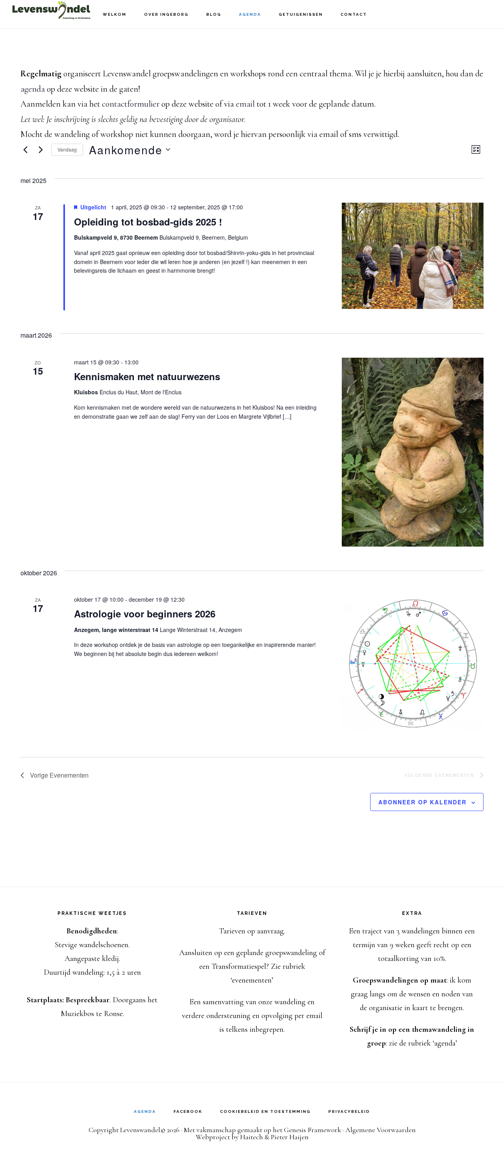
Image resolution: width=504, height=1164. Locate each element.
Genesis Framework (312, 1129)
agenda (32, 89)
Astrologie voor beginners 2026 (144, 613)
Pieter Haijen (290, 1137)
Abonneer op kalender (422, 802)
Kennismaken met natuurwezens (147, 376)
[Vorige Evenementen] (25, 149)
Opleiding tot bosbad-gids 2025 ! (148, 221)
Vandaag (67, 149)
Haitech (251, 1137)
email (245, 104)
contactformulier (130, 104)
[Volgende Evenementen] (40, 149)
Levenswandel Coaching (51, 14)
